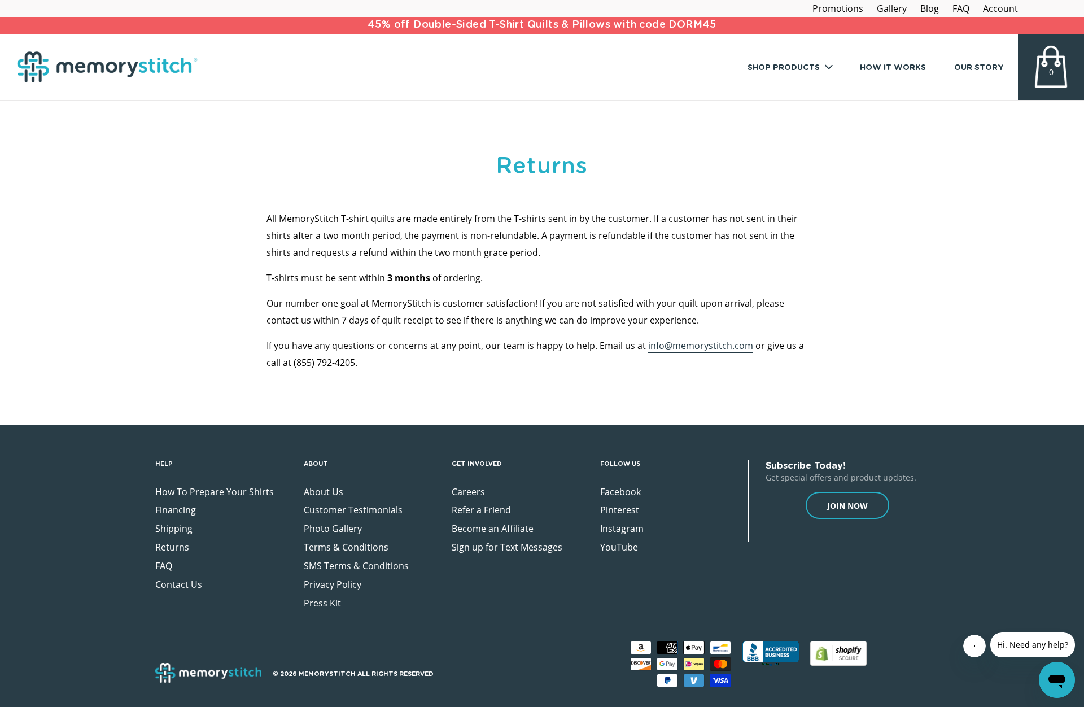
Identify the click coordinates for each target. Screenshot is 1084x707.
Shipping (174, 528)
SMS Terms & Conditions (356, 566)
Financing (175, 510)
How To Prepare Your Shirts (214, 492)
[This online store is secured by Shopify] (838, 653)
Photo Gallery (333, 528)
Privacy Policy (332, 584)
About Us (323, 492)
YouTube (619, 547)
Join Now (847, 505)
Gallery (892, 8)
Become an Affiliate (493, 528)
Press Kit (322, 603)
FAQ (960, 8)
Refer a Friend (481, 510)
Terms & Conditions (346, 547)
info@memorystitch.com (700, 345)
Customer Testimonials (353, 510)
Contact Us (178, 584)
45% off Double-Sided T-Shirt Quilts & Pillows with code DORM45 (542, 25)
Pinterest (619, 510)
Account (1000, 8)
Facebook (620, 492)
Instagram (622, 528)
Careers (468, 492)
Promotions (837, 8)
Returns (172, 547)
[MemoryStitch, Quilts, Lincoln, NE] (770, 654)
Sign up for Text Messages (507, 547)
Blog (929, 8)
